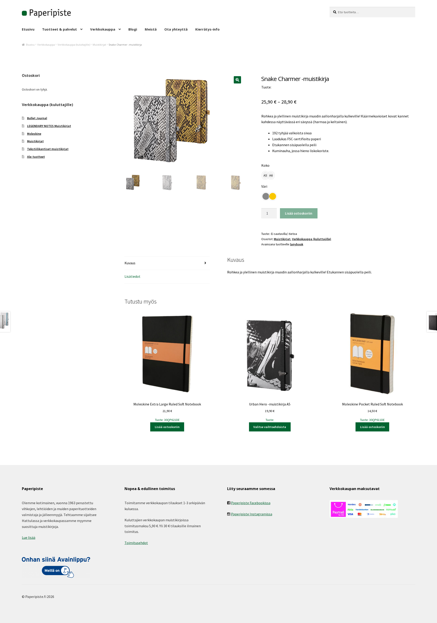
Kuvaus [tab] (129, 263)
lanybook (296, 244)
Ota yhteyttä (176, 29)
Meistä (151, 29)
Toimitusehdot (136, 542)
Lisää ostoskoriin (298, 213)
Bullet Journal (37, 118)
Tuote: (269, 412)
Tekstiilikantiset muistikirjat (48, 149)
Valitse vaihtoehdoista (269, 427)
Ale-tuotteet (36, 157)
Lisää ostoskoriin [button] (167, 427)
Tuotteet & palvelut (59, 29)
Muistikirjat (99, 44)
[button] (237, 79)
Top (426, 612)
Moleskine (34, 134)
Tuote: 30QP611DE (372, 412)
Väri (264, 186)
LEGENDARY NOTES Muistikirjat (49, 126)
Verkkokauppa (102, 29)
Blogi (132, 29)
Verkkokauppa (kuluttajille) (74, 44)
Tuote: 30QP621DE (167, 412)
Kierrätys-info (207, 29)
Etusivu (28, 29)
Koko (265, 165)
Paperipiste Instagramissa (251, 514)
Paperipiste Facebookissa (250, 503)
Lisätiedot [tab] (132, 276)
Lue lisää (28, 537)
